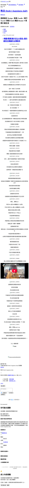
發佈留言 (3, 394)
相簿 (4, 29)
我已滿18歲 (3, 485)
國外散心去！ (12, 380)
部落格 (5, 31)
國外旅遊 (11, 379)
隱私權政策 (25, 467)
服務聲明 (15, 468)
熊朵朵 (2, 367)
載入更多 (3, 386)
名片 (4, 32)
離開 (8, 485)
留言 (13, 375)
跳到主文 (3, 14)
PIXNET (6, 467)
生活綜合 (12, 26)
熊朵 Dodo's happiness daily (14, 11)
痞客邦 (9, 375)
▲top (2, 383)
